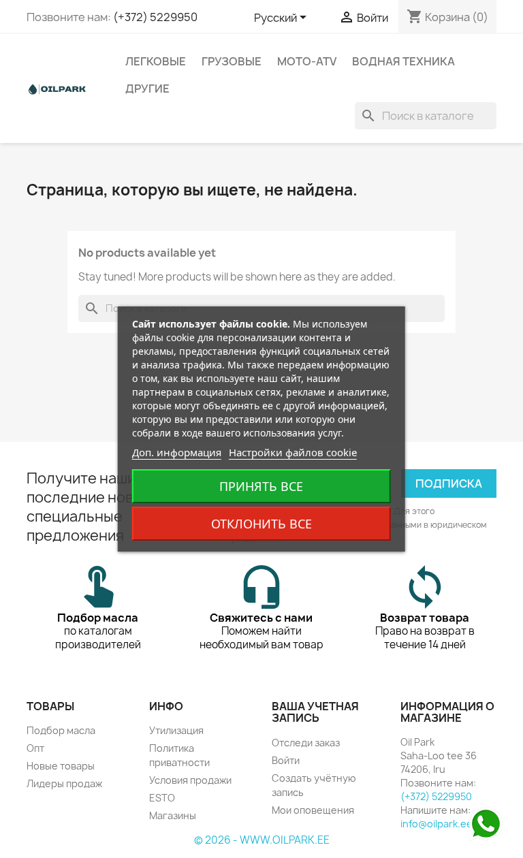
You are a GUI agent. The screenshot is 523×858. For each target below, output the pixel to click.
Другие (147, 88)
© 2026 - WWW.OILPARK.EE (262, 840)
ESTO (162, 797)
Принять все (261, 486)
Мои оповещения (313, 810)
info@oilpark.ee (436, 823)
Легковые (155, 61)
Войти (286, 760)
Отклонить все (261, 523)
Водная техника (403, 61)
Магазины (172, 815)
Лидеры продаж (64, 783)
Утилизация (176, 730)
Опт (35, 748)
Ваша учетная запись (315, 712)
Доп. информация (176, 452)
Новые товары (61, 765)
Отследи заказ (306, 742)
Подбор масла (61, 730)
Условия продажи (190, 780)
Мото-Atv (306, 61)
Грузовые (232, 61)
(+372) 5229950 (155, 17)
